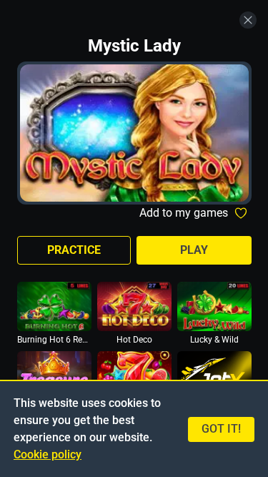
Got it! (221, 429)
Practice (74, 250)
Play (194, 250)
